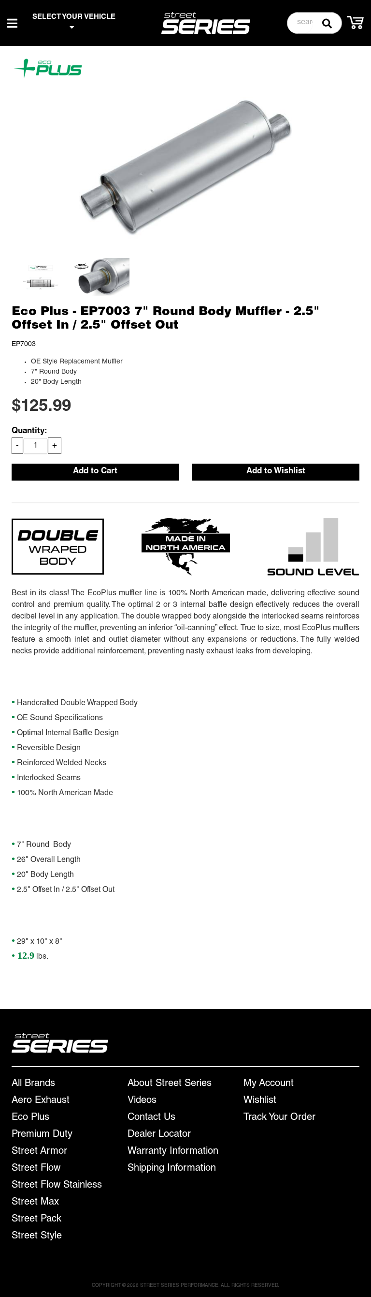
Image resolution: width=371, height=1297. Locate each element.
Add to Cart (95, 472)
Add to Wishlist (275, 472)
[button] (314, 23)
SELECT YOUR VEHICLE (73, 17)
